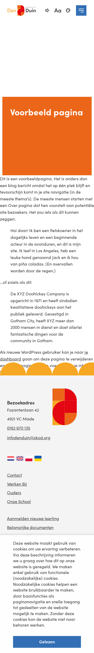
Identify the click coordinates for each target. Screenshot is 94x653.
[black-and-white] (68, 10)
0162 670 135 (18, 428)
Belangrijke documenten (30, 527)
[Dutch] (10, 458)
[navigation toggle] (81, 10)
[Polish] (28, 458)
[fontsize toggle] (57, 10)
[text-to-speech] (47, 10)
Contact (14, 475)
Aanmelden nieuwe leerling (33, 518)
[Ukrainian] (38, 458)
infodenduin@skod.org (28, 437)
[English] (19, 458)
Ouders (14, 492)
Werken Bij (17, 484)
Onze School (19, 501)
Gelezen (47, 641)
